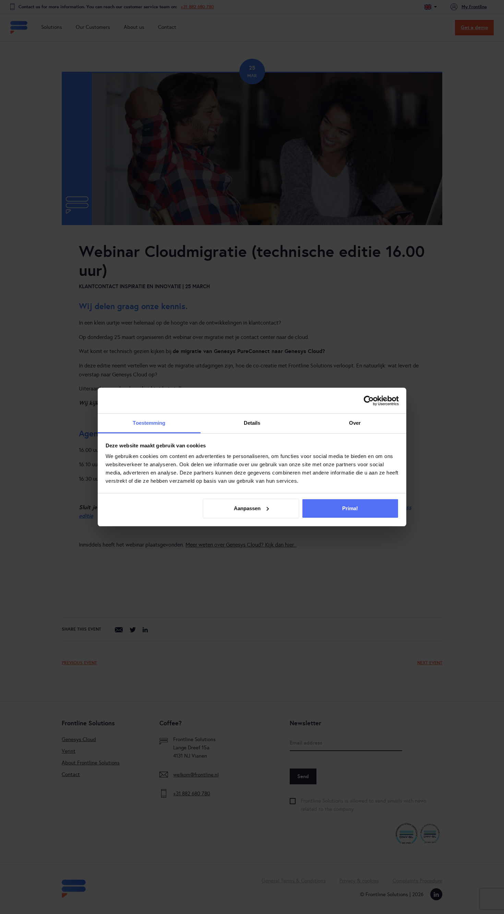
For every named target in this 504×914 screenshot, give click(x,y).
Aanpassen (247, 508)
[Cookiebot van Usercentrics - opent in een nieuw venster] (369, 401)
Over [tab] (355, 423)
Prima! (350, 508)
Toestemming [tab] (149, 423)
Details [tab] (252, 423)
